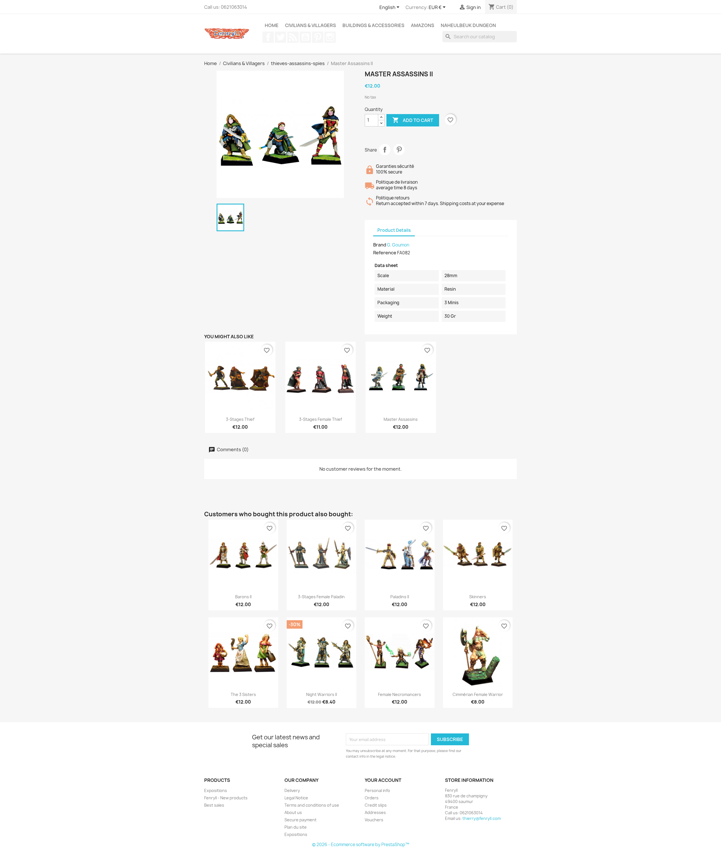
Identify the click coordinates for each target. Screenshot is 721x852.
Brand (379, 245)
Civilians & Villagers (310, 25)
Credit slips (376, 805)
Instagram (330, 37)
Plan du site (295, 827)
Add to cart (412, 120)
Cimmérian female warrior (478, 694)
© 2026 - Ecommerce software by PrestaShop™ (360, 844)
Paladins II (399, 596)
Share (384, 149)
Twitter (280, 37)
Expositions (215, 790)
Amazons (422, 25)
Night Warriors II (321, 694)
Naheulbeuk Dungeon (468, 25)
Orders (372, 797)
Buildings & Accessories (373, 25)
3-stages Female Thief (320, 419)
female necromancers (399, 694)
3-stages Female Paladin (321, 596)
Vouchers (374, 819)
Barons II (243, 596)
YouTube (305, 37)
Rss (293, 37)
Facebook (268, 37)
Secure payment (300, 819)
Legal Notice (296, 797)
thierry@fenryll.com (481, 818)
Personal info (377, 790)
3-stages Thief (240, 419)
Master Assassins (401, 419)
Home (272, 25)
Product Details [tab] (394, 230)
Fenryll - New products (226, 797)
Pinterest (317, 37)
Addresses (375, 812)
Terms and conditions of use (311, 805)
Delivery (292, 790)
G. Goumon (398, 245)
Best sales (214, 805)
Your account (383, 780)
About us (293, 812)
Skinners (477, 596)
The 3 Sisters (243, 694)
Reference (384, 252)
